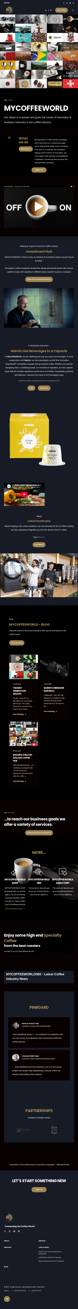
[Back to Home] (9, 14)
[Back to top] (7, 1299)
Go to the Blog (16, 643)
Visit (31, 388)
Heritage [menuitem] (7, 1247)
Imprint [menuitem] (6, 1291)
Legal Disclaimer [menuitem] (36, 1291)
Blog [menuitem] (6, 1267)
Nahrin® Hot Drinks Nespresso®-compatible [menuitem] (50, 1253)
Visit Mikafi (39, 545)
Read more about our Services (39, 833)
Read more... (26, 149)
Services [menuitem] (42, 1241)
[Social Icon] (64, 3)
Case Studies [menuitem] (44, 1247)
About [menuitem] (6, 1241)
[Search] (51, 10)
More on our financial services (39, 279)
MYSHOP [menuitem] (7, 2)
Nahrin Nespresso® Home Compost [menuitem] (51, 1261)
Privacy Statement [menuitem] (20, 1291)
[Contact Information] (46, 10)
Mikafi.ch (41, 537)
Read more (44, 388)
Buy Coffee (61, 10)
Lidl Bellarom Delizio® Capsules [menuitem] (50, 1257)
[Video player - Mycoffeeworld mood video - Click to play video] (39, 206)
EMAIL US (39, 170)
